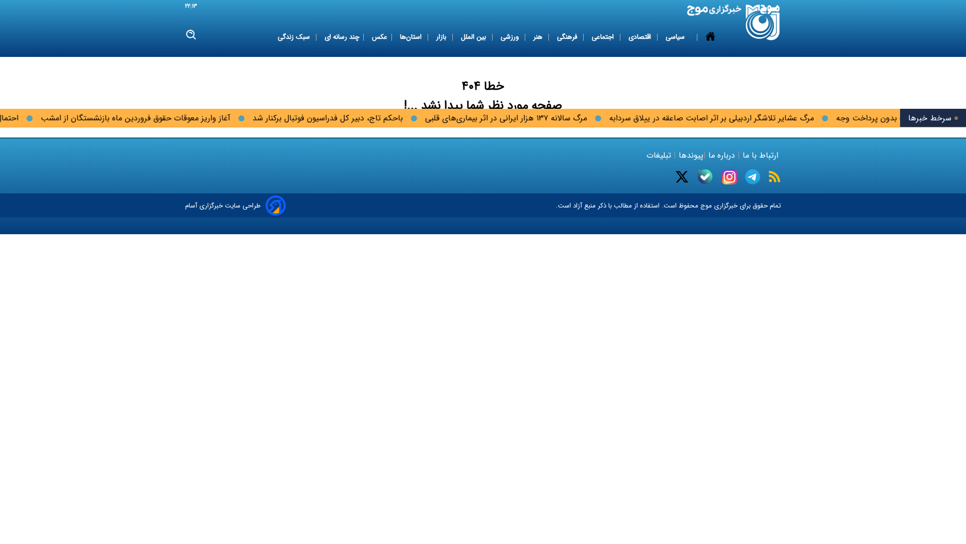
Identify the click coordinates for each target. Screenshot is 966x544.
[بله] (705, 176)
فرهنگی (568, 37)
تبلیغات (660, 155)
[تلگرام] (752, 176)
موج (705, 205)
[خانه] (710, 37)
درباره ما (722, 155)
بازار (442, 37)
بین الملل (474, 37)
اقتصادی (640, 37)
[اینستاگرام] (729, 176)
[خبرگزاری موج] (763, 22)
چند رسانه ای (342, 37)
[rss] (774, 176)
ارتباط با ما (760, 155)
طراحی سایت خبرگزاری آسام (223, 205)
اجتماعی (604, 37)
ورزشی (511, 37)
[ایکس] (682, 176)
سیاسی (676, 37)
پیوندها (689, 155)
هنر (538, 37)
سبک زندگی (295, 37)
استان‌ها (412, 37)
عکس (379, 37)
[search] (191, 35)
